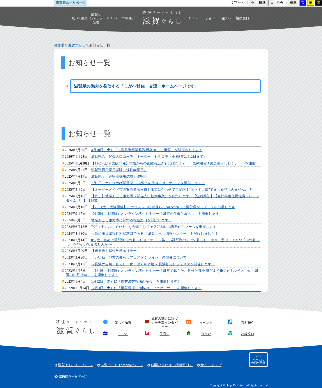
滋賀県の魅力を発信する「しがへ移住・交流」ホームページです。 (136, 86)
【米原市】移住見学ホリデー (114, 251)
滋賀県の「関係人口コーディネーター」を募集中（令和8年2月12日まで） (149, 156)
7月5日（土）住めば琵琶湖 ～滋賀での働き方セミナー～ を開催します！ (148, 183)
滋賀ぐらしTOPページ (75, 365)
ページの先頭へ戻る (258, 361)
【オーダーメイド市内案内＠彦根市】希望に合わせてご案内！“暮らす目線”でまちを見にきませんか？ (171, 189)
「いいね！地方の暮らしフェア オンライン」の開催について (139, 257)
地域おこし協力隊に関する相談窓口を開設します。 (131, 220)
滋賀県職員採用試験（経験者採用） (119, 170)
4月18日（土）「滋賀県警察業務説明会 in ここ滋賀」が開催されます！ (146, 150)
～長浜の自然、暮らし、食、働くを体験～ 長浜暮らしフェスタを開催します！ (153, 264)
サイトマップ (210, 365)
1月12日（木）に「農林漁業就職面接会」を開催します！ (135, 281)
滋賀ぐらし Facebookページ (122, 365)
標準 (262, 3)
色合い (281, 3)
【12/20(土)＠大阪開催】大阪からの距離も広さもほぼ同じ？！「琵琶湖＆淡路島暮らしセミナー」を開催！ (175, 163)
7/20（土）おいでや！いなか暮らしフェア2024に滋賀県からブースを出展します (153, 227)
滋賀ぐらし (76, 45)
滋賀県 (59, 45)
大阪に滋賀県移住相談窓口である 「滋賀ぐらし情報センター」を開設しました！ (154, 233)
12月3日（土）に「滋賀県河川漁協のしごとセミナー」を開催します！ (146, 288)
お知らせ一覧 (99, 45)
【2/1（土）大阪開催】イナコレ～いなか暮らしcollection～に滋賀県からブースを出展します (163, 207)
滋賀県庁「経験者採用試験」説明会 (119, 176)
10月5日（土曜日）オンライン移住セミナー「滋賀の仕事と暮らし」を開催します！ (157, 213)
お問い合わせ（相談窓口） (172, 365)
